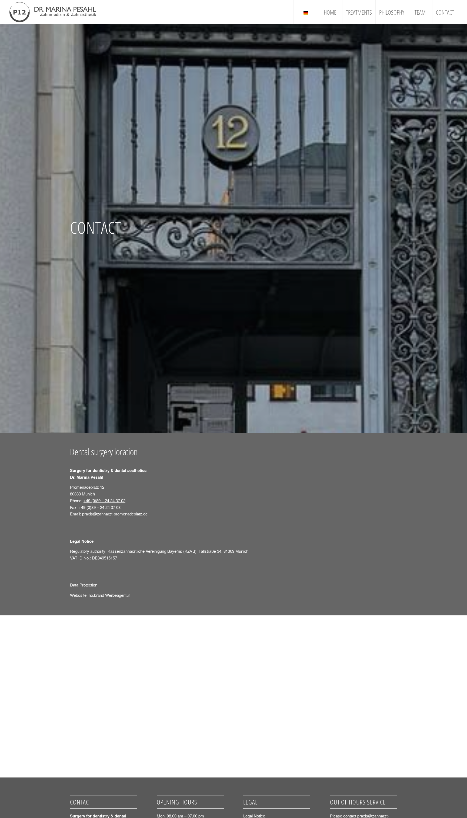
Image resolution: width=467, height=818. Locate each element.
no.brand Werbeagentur (109, 595)
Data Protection (83, 585)
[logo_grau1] (52, 12)
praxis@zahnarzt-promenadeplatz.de (115, 514)
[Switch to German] (305, 12)
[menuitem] (305, 12)
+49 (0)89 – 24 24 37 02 (104, 500)
